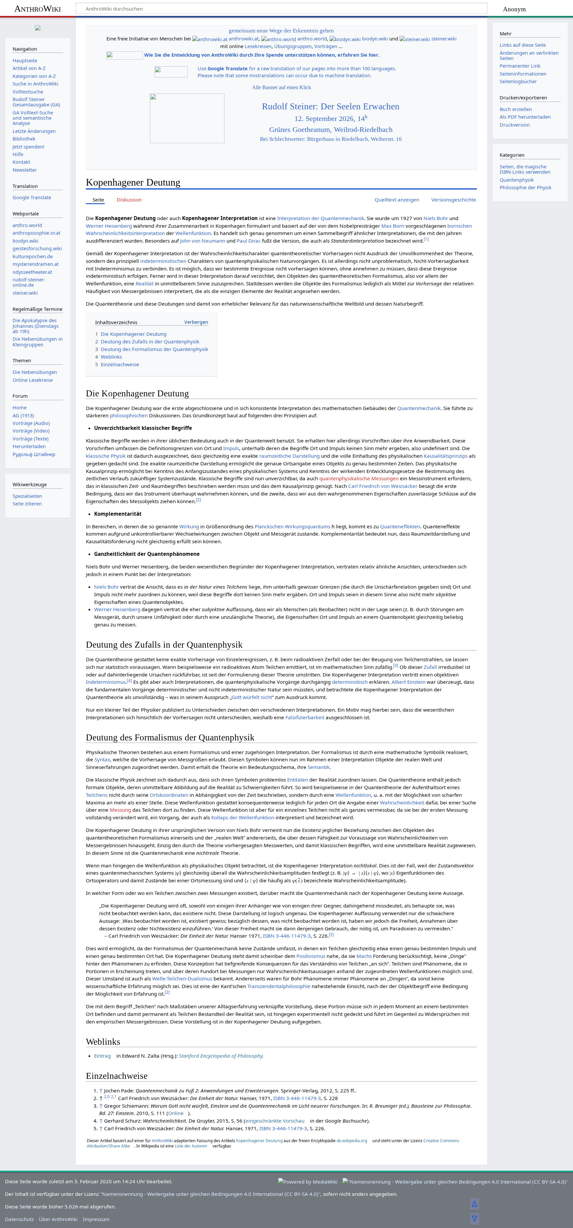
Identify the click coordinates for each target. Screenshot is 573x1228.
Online (176, 1113)
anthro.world (312, 38)
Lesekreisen (258, 46)
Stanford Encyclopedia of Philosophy (220, 1055)
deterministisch (350, 681)
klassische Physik (106, 455)
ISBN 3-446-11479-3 (287, 935)
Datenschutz (19, 1219)
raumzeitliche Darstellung (289, 455)
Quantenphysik (517, 180)
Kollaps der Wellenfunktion (242, 817)
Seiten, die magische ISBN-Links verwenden (525, 169)
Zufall (430, 667)
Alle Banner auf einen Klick (281, 87)
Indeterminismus (106, 681)
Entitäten (297, 779)
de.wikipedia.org (352, 1140)
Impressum (96, 1219)
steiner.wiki (444, 38)
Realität (145, 283)
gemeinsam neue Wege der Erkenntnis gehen (281, 31)
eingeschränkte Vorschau (274, 1120)
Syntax (102, 759)
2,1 (114, 1096)
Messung (120, 809)
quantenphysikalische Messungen (359, 478)
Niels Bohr (435, 218)
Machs (364, 956)
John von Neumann (202, 240)
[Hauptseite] (38, 27)
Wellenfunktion (193, 233)
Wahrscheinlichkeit (402, 802)
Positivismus (310, 956)
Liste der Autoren (191, 1146)
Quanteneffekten (400, 526)
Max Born (392, 225)
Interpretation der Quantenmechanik (320, 218)
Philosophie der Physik (525, 187)
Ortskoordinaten (169, 794)
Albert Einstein (408, 681)
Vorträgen (325, 46)
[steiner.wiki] (415, 38)
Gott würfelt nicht (251, 697)
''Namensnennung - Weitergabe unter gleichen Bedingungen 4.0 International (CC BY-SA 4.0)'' (210, 1194)
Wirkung (189, 526)
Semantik (319, 767)
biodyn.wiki (375, 38)
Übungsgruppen (293, 46)
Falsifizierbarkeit (305, 717)
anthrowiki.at (244, 38)
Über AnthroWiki (58, 1219)
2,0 (107, 1096)
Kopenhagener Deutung (259, 1140)
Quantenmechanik (419, 408)
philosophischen (129, 415)
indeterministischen (163, 261)
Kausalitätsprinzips (446, 455)
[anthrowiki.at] (209, 38)
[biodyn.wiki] (345, 38)
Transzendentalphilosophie (278, 986)
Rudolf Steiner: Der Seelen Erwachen (331, 106)
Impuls (231, 448)
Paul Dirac (249, 240)
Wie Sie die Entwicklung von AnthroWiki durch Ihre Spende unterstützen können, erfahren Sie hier (261, 55)
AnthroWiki (37, 8)
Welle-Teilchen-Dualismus (182, 978)
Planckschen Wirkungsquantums (292, 526)
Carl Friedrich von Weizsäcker (382, 486)
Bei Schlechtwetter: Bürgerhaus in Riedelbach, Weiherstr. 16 (331, 139)
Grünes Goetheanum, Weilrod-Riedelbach (331, 130)
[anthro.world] (278, 38)
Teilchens (96, 794)
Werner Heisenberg (109, 225)
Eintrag (102, 1055)
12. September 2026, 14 (330, 119)
